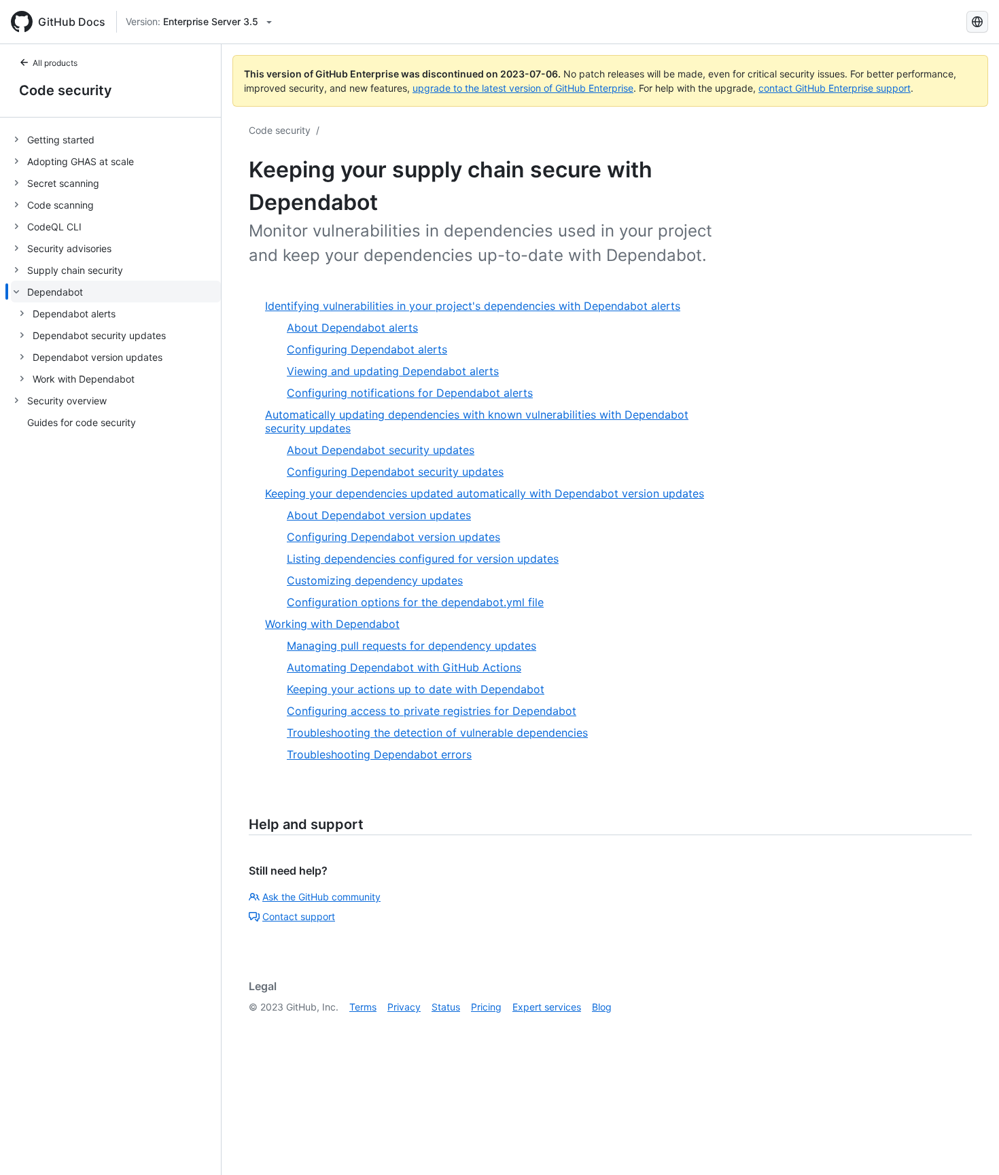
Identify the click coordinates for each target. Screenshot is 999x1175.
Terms (362, 1007)
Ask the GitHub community (321, 896)
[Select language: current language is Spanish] (977, 22)
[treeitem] (116, 139)
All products (55, 63)
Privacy (404, 1007)
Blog (602, 1007)
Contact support (298, 916)
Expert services (546, 1007)
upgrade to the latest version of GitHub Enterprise (523, 88)
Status (446, 1007)
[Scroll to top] (969, 1145)
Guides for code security (81, 422)
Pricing (486, 1007)
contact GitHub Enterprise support (834, 88)
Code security (65, 90)
